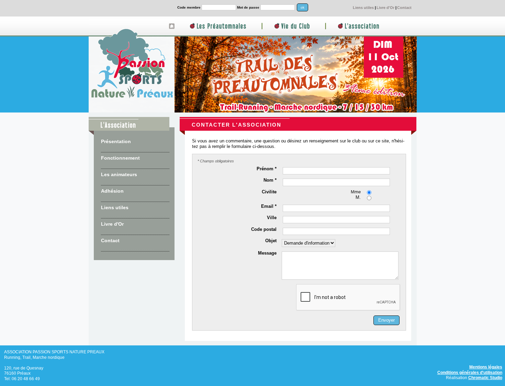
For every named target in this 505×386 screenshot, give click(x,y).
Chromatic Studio (485, 377)
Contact (404, 8)
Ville (272, 218)
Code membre (189, 7)
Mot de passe (248, 7)
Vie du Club (295, 26)
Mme (356, 192)
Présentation (116, 141)
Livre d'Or (385, 8)
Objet (271, 241)
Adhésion (112, 191)
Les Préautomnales (222, 26)
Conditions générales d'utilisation (469, 372)
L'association (362, 26)
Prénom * (267, 169)
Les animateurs (119, 174)
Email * (269, 207)
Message (267, 253)
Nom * (270, 181)
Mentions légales (485, 367)
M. (358, 198)
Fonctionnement (120, 158)
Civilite (269, 192)
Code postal (264, 230)
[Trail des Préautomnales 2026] (296, 111)
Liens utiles (363, 8)
